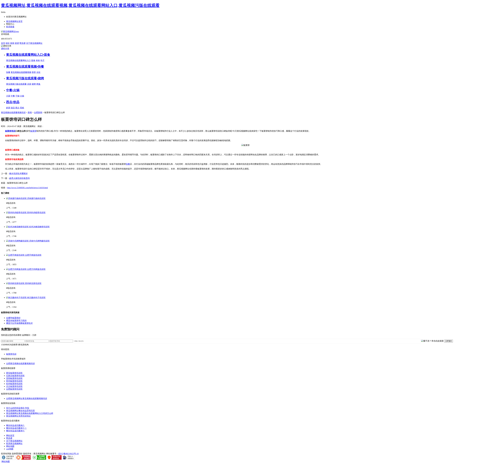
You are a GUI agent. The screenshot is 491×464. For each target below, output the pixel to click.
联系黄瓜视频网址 (14, 443)
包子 (42, 60)
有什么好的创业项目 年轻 (17, 408)
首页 (3, 43)
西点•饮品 (12, 102)
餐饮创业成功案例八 (15, 425)
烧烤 (34, 84)
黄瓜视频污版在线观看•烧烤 (25, 78)
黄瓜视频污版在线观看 (16, 84)
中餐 (13, 96)
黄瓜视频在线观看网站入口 (18, 60)
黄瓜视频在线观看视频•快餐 (25, 66)
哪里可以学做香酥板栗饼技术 (19, 323)
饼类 (34, 72)
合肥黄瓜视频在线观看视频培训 (20, 363)
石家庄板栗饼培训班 (15, 376)
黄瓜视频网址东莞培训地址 (18, 416)
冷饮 (38, 72)
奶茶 (8, 108)
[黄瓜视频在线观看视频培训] (10, 31)
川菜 (8, 96)
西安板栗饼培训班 (14, 373)
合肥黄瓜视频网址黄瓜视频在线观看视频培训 (26, 398)
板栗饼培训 (10, 131)
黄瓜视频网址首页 (14, 21)
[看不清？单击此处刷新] (432, 341)
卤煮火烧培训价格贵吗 (19, 178)
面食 (33, 60)
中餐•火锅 (12, 90)
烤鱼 (38, 84)
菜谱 (17, 43)
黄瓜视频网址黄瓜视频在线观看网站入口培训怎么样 (29, 413)
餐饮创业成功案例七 (15, 431)
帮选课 (22, 43)
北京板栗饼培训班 (14, 386)
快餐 (8, 72)
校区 (8, 43)
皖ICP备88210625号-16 (68, 454)
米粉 (38, 60)
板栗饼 (33, 131)
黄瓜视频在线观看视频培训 (13, 112)
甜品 (13, 108)
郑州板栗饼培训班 (14, 381)
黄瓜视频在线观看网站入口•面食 (28, 54)
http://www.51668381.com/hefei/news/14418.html (27, 188)
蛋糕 (22, 108)
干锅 (17, 96)
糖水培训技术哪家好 (18, 173)
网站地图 (10, 446)
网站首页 (10, 435)
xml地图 (9, 449)
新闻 (12, 43)
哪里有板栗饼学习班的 (16, 320)
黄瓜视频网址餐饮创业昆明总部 (20, 411)
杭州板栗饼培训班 (14, 384)
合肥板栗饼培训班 (14, 389)
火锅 (22, 96)
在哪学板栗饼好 (13, 318)
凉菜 (29, 84)
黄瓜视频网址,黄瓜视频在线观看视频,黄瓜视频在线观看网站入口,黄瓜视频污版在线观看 (80, 5)
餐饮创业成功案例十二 (16, 428)
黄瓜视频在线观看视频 (21, 72)
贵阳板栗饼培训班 (14, 378)
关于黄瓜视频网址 (34, 43)
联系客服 (10, 27)
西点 (17, 108)
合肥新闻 (38, 112)
